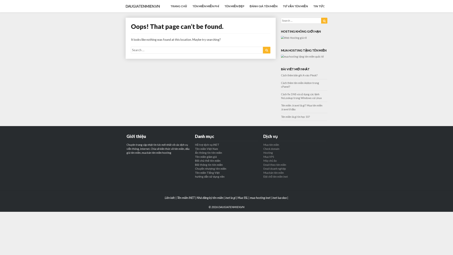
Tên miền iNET (186, 198)
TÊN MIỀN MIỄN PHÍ (205, 6)
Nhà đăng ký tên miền (210, 198)
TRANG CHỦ (178, 6)
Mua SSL (242, 198)
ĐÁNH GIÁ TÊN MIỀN (263, 6)
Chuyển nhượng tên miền (210, 168)
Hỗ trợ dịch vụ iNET (207, 144)
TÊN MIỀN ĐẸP (234, 6)
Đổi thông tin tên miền (209, 164)
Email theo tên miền (274, 164)
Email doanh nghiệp (274, 168)
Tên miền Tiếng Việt (207, 172)
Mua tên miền (271, 144)
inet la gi (230, 198)
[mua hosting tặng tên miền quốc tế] (302, 57)
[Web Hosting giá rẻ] (294, 38)
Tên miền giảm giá (206, 156)
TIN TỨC (319, 6)
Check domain (271, 148)
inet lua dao (279, 198)
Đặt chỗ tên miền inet (275, 176)
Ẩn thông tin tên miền (208, 152)
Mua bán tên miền (273, 172)
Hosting (268, 152)
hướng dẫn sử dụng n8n (210, 176)
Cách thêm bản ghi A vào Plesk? (299, 75)
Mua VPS (268, 156)
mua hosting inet (260, 198)
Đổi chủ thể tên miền (207, 160)
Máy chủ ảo (270, 160)
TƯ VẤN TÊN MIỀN (295, 6)
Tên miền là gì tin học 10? (295, 116)
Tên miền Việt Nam (206, 148)
